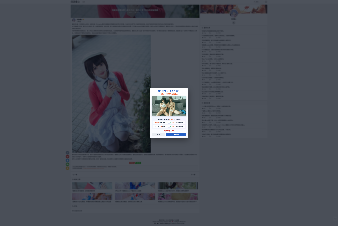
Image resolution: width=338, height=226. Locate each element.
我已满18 (176, 134)
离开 (158, 134)
